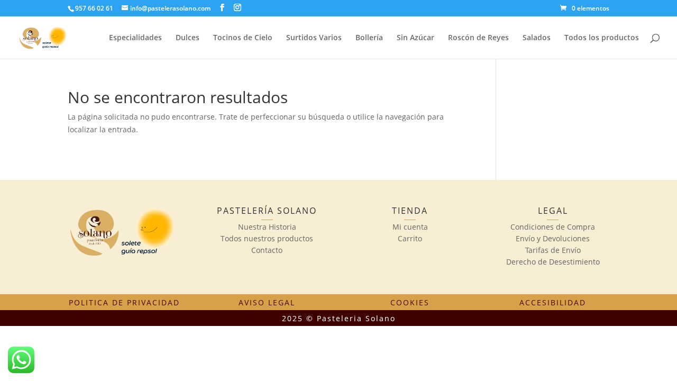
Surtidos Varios (314, 38)
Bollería (369, 38)
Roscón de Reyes (478, 38)
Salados (537, 38)
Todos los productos (601, 38)
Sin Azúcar (415, 38)
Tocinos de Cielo (242, 38)
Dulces (187, 38)
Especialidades (135, 38)
